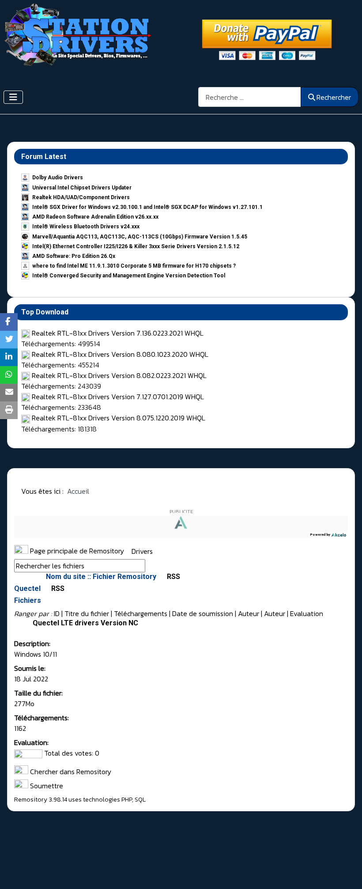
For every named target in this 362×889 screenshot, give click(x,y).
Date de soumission (202, 613)
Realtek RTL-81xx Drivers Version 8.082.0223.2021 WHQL (119, 375)
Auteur (248, 613)
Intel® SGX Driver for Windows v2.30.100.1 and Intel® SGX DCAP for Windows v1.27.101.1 (147, 207)
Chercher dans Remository (69, 771)
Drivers (142, 550)
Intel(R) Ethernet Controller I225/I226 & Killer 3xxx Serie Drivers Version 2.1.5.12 (135, 246)
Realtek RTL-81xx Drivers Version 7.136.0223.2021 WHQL (118, 333)
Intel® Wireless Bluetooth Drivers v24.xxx (86, 226)
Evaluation (306, 613)
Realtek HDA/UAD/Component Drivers (81, 197)
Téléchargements (140, 613)
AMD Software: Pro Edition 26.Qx (73, 256)
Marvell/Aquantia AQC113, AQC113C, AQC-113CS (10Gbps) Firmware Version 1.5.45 (139, 237)
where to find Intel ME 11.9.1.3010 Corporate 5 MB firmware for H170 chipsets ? (134, 266)
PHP (126, 799)
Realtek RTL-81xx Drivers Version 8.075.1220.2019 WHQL (118, 417)
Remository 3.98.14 (40, 799)
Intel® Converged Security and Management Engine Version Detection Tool (128, 275)
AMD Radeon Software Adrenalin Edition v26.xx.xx (95, 217)
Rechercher (334, 97)
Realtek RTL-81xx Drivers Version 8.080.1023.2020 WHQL (120, 354)
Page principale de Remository (76, 550)
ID (57, 613)
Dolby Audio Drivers (57, 177)
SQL (140, 799)
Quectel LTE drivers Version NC (85, 623)
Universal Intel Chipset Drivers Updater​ (82, 188)
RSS (172, 576)
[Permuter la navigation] (13, 97)
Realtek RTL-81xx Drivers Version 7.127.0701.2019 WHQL (118, 396)
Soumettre (45, 785)
